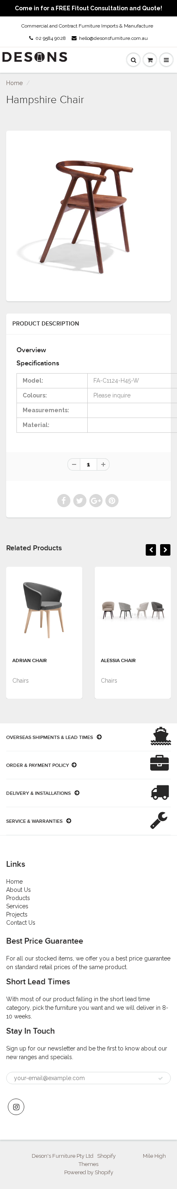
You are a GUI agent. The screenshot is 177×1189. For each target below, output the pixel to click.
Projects (17, 914)
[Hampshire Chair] (88, 215)
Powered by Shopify (88, 1172)
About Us (18, 890)
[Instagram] (16, 1107)
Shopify (106, 1156)
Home (14, 83)
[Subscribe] (160, 1078)
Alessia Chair (118, 660)
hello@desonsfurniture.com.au (113, 38)
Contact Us (20, 922)
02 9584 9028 (50, 38)
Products (18, 898)
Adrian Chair (29, 660)
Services (17, 906)
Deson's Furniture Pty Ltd (62, 1156)
